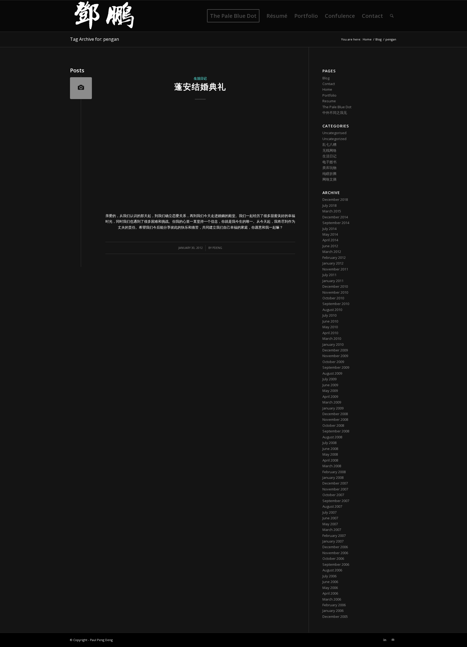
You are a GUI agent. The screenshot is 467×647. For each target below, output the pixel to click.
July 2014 (329, 228)
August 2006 (332, 570)
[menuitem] (233, 16)
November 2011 (335, 269)
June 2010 (330, 321)
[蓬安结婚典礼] (81, 88)
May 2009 (330, 390)
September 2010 (335, 303)
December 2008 (335, 413)
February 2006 (334, 604)
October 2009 (333, 361)
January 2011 (332, 280)
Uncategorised (334, 132)
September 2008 (335, 431)
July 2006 (329, 576)
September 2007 (335, 500)
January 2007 (332, 541)
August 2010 (332, 309)
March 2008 (331, 465)
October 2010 (333, 298)
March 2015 (331, 211)
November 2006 (335, 552)
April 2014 (330, 240)
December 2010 (335, 286)
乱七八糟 (329, 144)
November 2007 (335, 489)
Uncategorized (334, 138)
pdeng (217, 248)
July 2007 (329, 512)
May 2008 (330, 454)
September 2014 (335, 222)
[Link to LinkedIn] (385, 640)
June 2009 (330, 384)
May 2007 (330, 523)
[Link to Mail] (393, 640)
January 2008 (332, 477)
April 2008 (330, 460)
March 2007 (331, 529)
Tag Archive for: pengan (94, 39)
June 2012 (330, 245)
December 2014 (335, 217)
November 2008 (335, 419)
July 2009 (329, 379)
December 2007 (335, 483)
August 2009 (332, 373)
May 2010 (330, 326)
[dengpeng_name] (104, 16)
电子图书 (329, 162)
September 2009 (335, 367)
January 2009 (332, 408)
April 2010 (330, 332)
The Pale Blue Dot (336, 106)
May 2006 (330, 587)
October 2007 (333, 494)
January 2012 (332, 263)
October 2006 (333, 558)
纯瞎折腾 (329, 173)
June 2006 (330, 581)
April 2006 (330, 593)
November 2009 (335, 355)
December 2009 (335, 350)
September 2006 (335, 564)
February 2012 (334, 257)
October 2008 (333, 425)
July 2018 (329, 205)
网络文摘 (329, 179)
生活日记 (200, 78)
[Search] (391, 16)
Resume (329, 101)
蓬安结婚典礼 (200, 86)
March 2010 (331, 338)
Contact (328, 83)
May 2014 (330, 234)
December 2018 (335, 199)
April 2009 (330, 396)
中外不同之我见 (334, 112)
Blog (325, 78)
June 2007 (330, 518)
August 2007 (332, 506)
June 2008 (330, 448)
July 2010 (329, 315)
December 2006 (335, 546)
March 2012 (331, 251)
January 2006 (332, 610)
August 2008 (332, 437)
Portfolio (329, 95)
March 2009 (331, 402)
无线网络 (329, 150)
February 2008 (334, 471)
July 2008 (329, 442)
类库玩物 (329, 167)
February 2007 (334, 535)
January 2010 (332, 344)
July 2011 (329, 274)
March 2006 (331, 599)
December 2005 (335, 616)
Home (327, 89)
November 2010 (335, 292)
